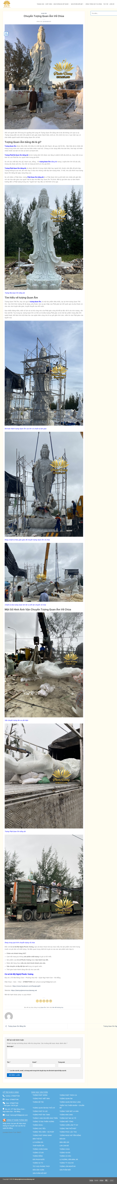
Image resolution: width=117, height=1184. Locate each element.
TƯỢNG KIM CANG (66, 1115)
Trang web (61, 1062)
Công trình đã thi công (94, 4)
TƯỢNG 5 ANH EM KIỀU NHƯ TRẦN (45, 1118)
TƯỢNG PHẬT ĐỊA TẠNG (41, 1115)
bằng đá (48, 162)
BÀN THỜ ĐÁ (37, 1139)
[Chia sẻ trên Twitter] (40, 1001)
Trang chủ (40, 4)
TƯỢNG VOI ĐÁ (65, 1152)
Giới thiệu (48, 4)
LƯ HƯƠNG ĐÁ (38, 1142)
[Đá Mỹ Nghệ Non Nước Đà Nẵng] (12, 4)
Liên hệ (112, 4)
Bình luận (10, 1046)
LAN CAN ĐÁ (64, 1146)
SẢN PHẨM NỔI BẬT (40, 1173)
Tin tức (105, 4)
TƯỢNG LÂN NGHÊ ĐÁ (68, 1166)
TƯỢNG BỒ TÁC (38, 1102)
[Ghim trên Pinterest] (47, 1001)
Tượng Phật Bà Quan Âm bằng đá (16, 155)
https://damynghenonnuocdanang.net (24, 990)
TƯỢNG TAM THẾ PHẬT (68, 1128)
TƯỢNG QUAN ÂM (66, 1098)
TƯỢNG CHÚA (65, 1149)
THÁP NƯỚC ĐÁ (38, 1146)
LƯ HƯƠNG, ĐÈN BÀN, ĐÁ (69, 1159)
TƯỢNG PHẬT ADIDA (40, 1095)
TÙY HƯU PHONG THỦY (41, 1166)
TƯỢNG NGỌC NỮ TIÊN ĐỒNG (70, 1135)
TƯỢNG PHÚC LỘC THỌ (68, 1132)
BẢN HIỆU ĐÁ (64, 1142)
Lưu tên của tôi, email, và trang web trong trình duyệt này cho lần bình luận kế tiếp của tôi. (38, 1070)
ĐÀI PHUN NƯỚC (39, 1159)
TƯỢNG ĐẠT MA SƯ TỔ (68, 1118)
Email (34, 1062)
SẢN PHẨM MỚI (65, 1170)
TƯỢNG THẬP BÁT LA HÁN (69, 1111)
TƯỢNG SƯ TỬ (38, 1163)
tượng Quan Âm (35, 301)
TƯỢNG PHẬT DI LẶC (40, 1111)
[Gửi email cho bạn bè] (43, 1001)
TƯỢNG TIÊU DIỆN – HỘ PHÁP (43, 1132)
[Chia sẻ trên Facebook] (37, 1001)
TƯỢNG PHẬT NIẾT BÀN (41, 1098)
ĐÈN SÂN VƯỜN (38, 1170)
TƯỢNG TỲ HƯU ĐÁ (67, 1163)
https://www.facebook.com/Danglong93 (26, 986)
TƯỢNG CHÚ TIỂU (39, 1128)
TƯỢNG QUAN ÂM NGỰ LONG (70, 1102)
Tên (8, 1062)
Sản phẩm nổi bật (77, 4)
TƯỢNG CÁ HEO (65, 1156)
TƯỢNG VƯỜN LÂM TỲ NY (69, 1125)
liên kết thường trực (57, 1007)
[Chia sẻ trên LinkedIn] (50, 1001)
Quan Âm (44, 13)
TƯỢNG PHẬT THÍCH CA (68, 1095)
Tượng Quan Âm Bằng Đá (17, 1026)
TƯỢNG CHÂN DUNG (40, 1149)
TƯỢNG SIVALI (38, 1125)
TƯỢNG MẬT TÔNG (66, 1121)
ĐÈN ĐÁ (62, 1139)
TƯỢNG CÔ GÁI (38, 1152)
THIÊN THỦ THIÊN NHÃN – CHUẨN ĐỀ (72, 1106)
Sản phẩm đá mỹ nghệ (60, 4)
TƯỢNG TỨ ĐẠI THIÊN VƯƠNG (43, 1121)
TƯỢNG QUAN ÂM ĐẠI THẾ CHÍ (44, 1108)
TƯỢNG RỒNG (38, 1156)
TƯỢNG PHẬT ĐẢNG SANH (42, 1135)
